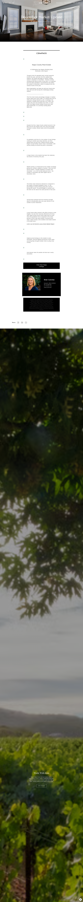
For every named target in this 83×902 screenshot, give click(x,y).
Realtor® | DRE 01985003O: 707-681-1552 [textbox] (50, 285)
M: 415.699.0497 (48, 284)
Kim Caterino (49, 280)
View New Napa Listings (41, 265)
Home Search (59, 2)
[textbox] (41, 64)
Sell (13, 2)
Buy (10, 2)
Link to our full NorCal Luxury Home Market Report (40, 224)
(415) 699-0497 (76, 2)
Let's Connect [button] (41, 785)
